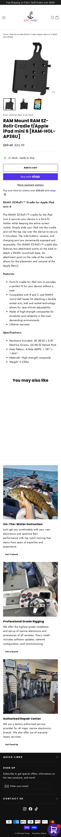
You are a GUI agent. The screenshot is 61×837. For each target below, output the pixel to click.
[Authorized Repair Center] (30, 686)
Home (5, 34)
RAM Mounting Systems (18, 115)
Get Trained (11, 554)
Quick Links (13, 757)
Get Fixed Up (11, 744)
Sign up (9, 767)
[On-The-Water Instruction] (30, 492)
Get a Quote (11, 651)
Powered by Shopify (39, 833)
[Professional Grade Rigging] (30, 589)
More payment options (30, 185)
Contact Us (13, 798)
